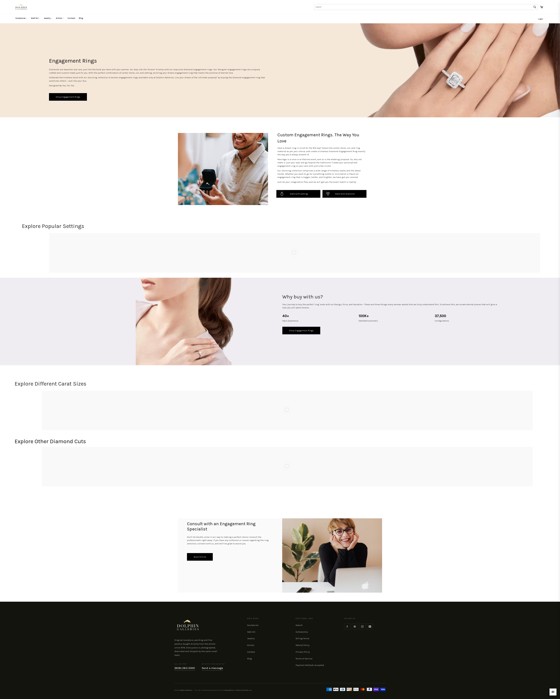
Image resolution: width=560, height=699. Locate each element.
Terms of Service (304, 658)
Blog (81, 18)
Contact (71, 18)
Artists (59, 18)
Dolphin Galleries (186, 690)
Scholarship (302, 632)
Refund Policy (302, 645)
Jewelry (47, 18)
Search (299, 625)
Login (540, 19)
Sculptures (20, 18)
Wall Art (35, 18)
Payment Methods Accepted (310, 665)
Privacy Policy (303, 652)
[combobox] (426, 7)
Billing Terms (302, 638)
